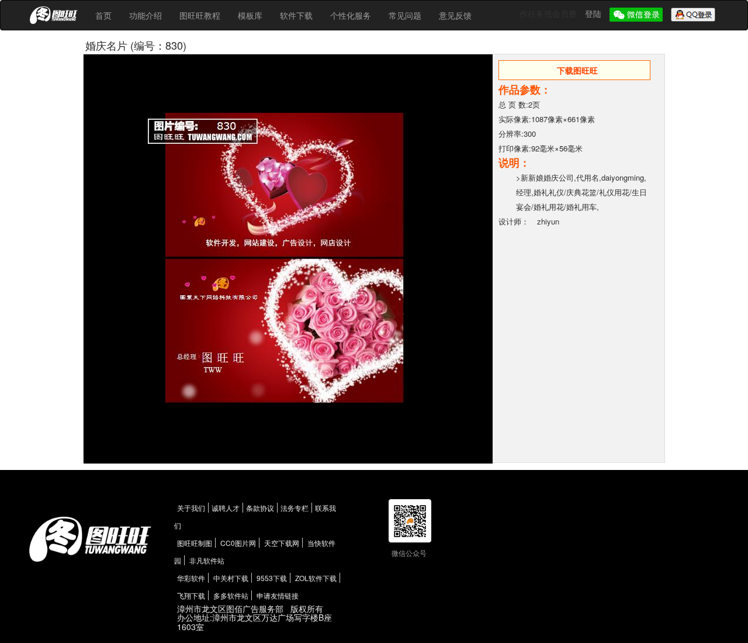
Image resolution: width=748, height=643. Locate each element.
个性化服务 (350, 15)
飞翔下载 (191, 595)
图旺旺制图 (194, 543)
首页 (103, 15)
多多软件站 (230, 595)
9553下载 (272, 578)
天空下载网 (281, 543)
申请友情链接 (278, 595)
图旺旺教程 (199, 15)
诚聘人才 (226, 508)
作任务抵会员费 (549, 13)
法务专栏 (294, 508)
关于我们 (191, 508)
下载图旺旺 (577, 70)
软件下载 (296, 15)
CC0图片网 (238, 543)
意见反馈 (455, 15)
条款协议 (260, 508)
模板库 (250, 15)
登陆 (594, 13)
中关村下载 (230, 578)
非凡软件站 (206, 560)
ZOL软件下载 (316, 578)
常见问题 (405, 15)
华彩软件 (191, 578)
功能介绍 (145, 15)
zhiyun (548, 221)
